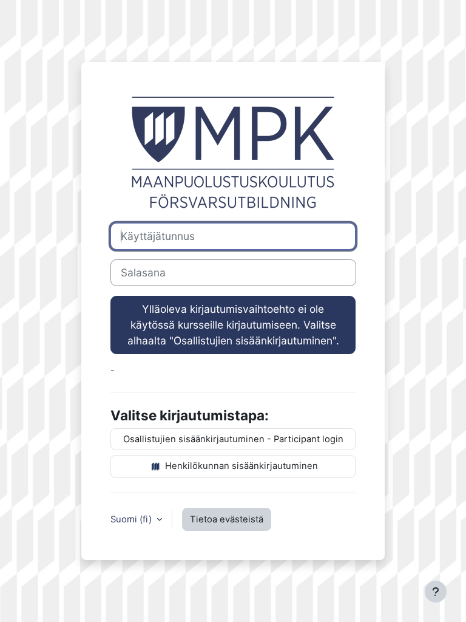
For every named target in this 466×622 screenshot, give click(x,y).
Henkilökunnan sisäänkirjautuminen (240, 465)
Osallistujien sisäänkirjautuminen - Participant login (233, 439)
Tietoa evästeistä (226, 519)
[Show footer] (436, 592)
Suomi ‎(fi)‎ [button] (132, 519)
